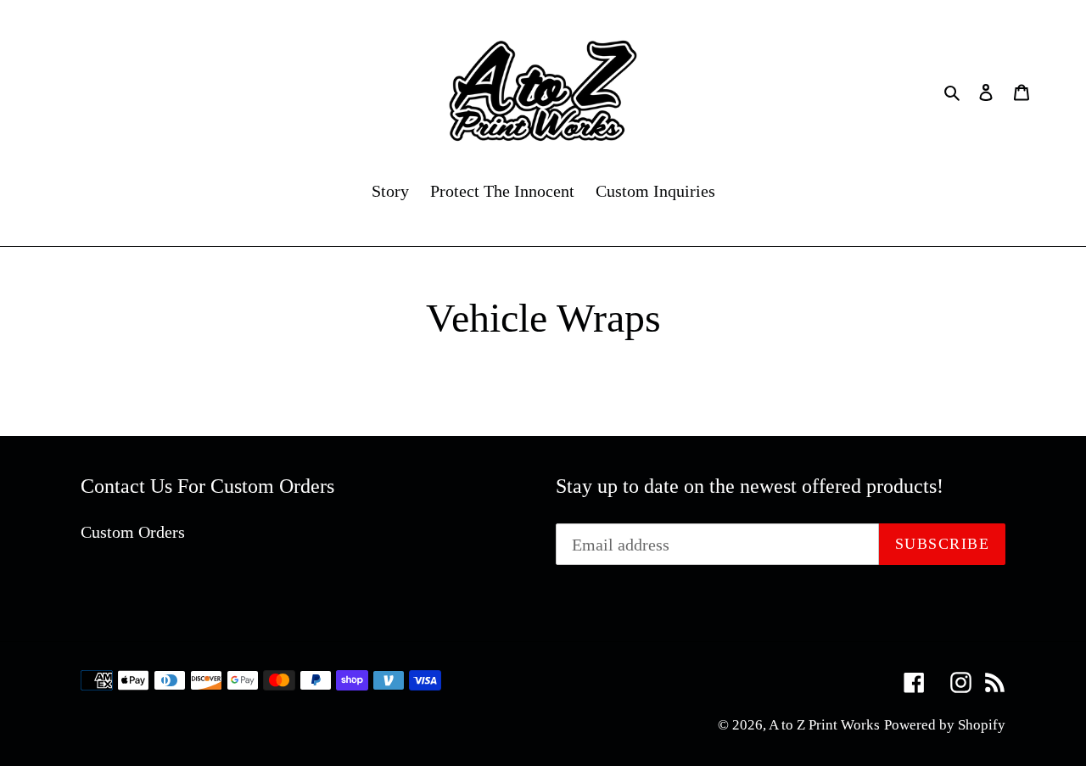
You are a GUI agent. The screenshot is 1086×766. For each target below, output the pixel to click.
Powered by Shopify (944, 725)
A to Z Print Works (824, 725)
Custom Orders (133, 532)
